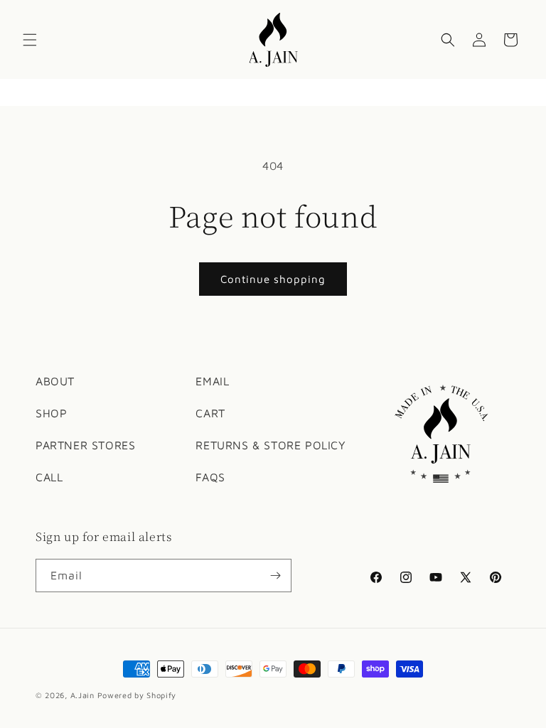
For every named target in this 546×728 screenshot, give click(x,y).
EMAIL (212, 381)
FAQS (210, 477)
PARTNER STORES (85, 445)
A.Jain (82, 695)
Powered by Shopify (137, 695)
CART (210, 413)
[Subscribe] (275, 575)
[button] (30, 39)
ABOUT (55, 381)
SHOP (51, 413)
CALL (49, 477)
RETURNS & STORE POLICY (271, 445)
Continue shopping (273, 279)
